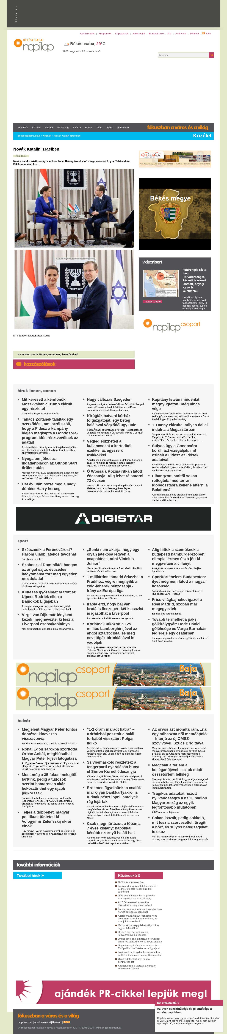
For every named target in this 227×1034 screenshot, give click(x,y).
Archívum (180, 33)
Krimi (99, 127)
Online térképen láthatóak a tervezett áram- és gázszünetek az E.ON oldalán (140, 940)
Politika (49, 127)
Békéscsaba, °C (88, 43)
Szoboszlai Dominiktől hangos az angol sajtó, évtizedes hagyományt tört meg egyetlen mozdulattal (49, 572)
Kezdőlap (23, 127)
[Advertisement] (113, 91)
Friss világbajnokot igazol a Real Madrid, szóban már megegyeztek (177, 604)
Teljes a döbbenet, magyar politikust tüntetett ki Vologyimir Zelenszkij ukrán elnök (47, 819)
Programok (105, 33)
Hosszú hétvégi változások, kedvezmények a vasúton (133, 933)
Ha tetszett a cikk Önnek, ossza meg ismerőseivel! (48, 354)
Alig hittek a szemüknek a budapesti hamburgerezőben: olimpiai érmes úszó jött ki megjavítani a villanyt (179, 556)
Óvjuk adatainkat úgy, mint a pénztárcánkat (134, 960)
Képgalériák (122, 33)
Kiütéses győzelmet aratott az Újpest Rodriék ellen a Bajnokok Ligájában (49, 597)
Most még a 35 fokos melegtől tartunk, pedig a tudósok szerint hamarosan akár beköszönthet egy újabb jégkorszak (49, 783)
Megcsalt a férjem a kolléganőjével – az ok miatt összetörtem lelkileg (177, 770)
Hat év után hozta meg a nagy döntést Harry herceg (49, 486)
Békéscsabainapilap (29, 135)
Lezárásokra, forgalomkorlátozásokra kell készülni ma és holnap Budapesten (140, 953)
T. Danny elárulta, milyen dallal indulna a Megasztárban (180, 427)
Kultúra (77, 127)
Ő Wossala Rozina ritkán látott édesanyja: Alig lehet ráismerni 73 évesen (115, 476)
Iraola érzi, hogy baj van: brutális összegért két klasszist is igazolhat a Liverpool (115, 609)
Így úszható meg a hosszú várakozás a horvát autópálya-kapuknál (140, 910)
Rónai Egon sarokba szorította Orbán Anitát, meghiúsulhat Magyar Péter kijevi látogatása (49, 754)
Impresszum (25, 1022)
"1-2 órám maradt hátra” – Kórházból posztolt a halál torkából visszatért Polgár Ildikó (110, 736)
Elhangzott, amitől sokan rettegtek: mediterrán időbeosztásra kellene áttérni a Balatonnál (180, 483)
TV (169, 33)
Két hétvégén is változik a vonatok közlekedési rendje (137, 967)
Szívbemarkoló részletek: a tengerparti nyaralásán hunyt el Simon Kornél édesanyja (113, 767)
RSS (208, 33)
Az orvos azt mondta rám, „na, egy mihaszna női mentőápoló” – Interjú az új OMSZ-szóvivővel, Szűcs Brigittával (180, 736)
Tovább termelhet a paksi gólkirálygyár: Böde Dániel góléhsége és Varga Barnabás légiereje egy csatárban (179, 626)
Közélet (36, 127)
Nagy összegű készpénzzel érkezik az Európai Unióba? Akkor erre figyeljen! (139, 947)
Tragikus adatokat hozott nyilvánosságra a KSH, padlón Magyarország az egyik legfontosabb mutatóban (179, 800)
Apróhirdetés (87, 33)
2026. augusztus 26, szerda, (81, 51)
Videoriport (123, 127)
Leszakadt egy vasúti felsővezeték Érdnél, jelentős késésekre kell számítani (137, 889)
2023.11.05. (21, 156)
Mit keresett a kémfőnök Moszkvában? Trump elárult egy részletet (47, 404)
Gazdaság (63, 127)
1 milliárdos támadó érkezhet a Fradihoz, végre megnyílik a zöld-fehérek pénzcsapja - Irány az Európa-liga (115, 584)
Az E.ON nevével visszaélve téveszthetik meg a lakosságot (135, 903)
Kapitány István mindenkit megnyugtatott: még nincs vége (176, 404)
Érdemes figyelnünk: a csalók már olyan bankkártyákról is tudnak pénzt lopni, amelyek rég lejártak (114, 795)
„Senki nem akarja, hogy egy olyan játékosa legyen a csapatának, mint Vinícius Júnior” (113, 556)
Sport (109, 127)
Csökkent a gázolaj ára (131, 882)
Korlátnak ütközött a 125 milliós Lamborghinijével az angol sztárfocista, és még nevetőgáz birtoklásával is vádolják (112, 633)
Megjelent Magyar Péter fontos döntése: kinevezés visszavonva (49, 734)
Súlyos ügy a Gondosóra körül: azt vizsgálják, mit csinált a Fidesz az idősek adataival (175, 453)
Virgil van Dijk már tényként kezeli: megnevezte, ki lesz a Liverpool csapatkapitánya (47, 619)
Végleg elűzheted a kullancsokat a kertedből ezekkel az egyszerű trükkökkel (109, 448)
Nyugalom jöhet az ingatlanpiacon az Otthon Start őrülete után (49, 463)
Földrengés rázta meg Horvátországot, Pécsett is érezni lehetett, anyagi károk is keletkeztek (194, 280)
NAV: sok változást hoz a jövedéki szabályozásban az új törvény (136, 897)
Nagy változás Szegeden (109, 399)
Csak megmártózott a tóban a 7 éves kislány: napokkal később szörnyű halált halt (113, 828)
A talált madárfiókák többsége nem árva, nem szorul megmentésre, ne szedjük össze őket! (137, 918)
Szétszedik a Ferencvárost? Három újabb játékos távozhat (49, 551)
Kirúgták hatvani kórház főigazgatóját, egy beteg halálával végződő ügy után (111, 420)
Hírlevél (194, 33)
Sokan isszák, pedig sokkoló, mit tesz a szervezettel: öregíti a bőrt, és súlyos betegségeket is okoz (179, 825)
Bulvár (88, 127)
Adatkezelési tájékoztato (47, 1022)
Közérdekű (139, 33)
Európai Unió (156, 33)
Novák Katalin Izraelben (67, 135)
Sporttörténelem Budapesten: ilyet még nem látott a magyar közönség (179, 581)
